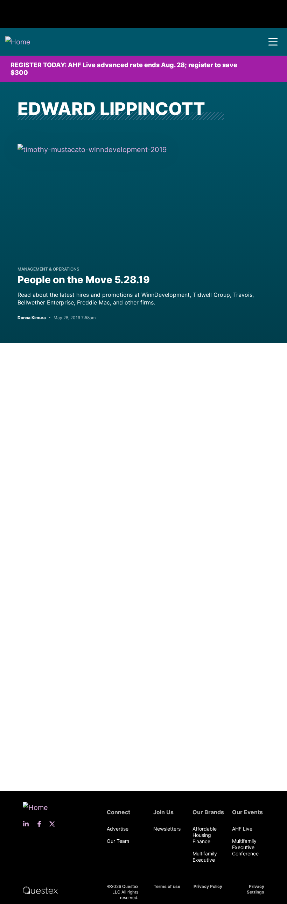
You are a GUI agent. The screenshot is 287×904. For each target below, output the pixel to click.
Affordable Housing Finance (204, 835)
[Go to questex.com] (40, 889)
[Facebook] (41, 823)
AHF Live (242, 829)
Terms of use (167, 886)
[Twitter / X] (54, 823)
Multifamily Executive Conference (245, 847)
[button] (273, 42)
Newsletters (167, 829)
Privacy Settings (255, 889)
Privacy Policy (208, 886)
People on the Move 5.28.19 (84, 280)
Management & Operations (48, 269)
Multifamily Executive (204, 857)
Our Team (118, 841)
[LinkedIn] (28, 823)
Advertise (117, 829)
